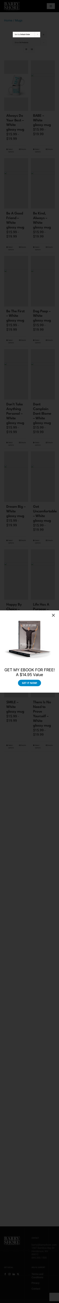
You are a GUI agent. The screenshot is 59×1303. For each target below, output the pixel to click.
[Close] (53, 615)
